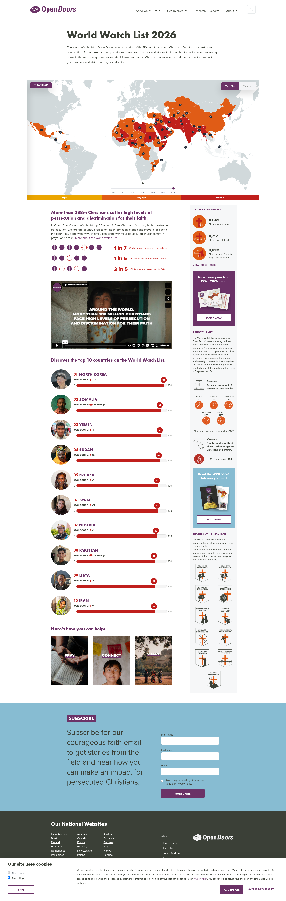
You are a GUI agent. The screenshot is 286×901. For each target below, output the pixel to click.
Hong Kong (57, 846)
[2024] (152, 192)
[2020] (113, 192)
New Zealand (85, 851)
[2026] (172, 192)
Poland (81, 855)
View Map (230, 86)
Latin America (59, 834)
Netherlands (58, 851)
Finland (55, 842)
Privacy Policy (184, 784)
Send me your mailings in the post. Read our (185, 782)
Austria (108, 834)
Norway (108, 851)
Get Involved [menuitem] (175, 11)
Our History (168, 848)
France (81, 842)
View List (247, 86)
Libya (82, 575)
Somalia (85, 399)
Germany (109, 842)
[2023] (143, 192)
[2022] (133, 192)
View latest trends (204, 265)
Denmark (109, 838)
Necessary (18, 873)
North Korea (90, 374)
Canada (81, 838)
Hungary (82, 846)
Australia (82, 834)
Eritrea (84, 474)
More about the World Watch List (96, 238)
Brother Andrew (171, 853)
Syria (82, 500)
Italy (106, 846)
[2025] (162, 192)
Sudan (83, 449)
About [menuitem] (230, 11)
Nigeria (84, 525)
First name (167, 734)
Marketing (18, 878)
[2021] (123, 192)
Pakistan (86, 550)
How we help (169, 843)
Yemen (83, 424)
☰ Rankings (41, 85)
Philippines (57, 855)
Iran (81, 600)
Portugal (108, 855)
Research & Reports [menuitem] (206, 11)
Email (164, 765)
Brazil (54, 838)
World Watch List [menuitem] (146, 11)
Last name (167, 750)
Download (214, 317)
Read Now (214, 519)
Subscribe (183, 793)
